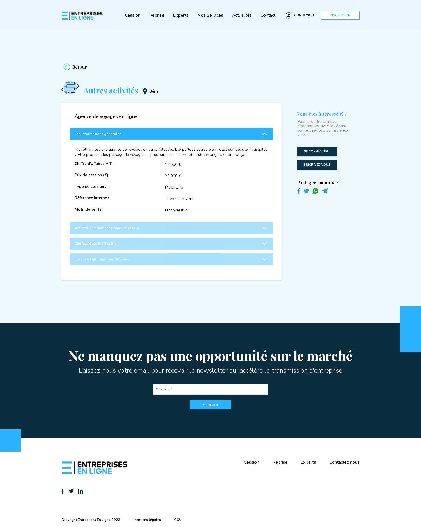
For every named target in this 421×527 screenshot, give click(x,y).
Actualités (242, 15)
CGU (178, 519)
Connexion (304, 15)
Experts (181, 15)
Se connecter (316, 151)
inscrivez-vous (317, 165)
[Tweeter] (306, 192)
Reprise (156, 15)
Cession (132, 15)
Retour (79, 67)
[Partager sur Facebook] (298, 192)
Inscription (340, 15)
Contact (267, 15)
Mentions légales (147, 519)
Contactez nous (344, 462)
